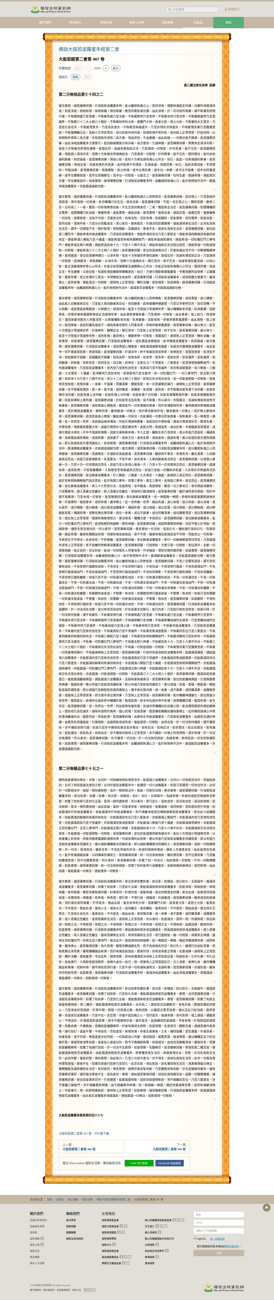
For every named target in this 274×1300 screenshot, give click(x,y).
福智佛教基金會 (110, 1220)
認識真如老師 (37, 1226)
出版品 (197, 22)
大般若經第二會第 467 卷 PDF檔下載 (84, 1133)
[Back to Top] (266, 1207)
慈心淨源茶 (151, 1232)
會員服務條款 (63, 1290)
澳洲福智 (150, 1263)
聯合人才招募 (37, 1263)
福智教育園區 (109, 1232)
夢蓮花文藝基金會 (111, 1263)
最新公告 (35, 1251)
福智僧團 (35, 1238)
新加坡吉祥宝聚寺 (154, 1251)
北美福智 (150, 1244)
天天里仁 (150, 1226)
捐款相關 (71, 1226)
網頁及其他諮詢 (74, 1238)
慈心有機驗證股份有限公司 (159, 1238)
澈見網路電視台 (110, 1257)
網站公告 (76, 1290)
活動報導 (167, 22)
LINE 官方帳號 (139, 1163)
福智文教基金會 (110, 1226)
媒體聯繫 (71, 1232)
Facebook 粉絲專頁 (169, 1163)
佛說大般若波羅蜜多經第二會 (89, 49)
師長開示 (76, 22)
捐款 (229, 22)
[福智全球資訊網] (50, 9)
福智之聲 (35, 1244)
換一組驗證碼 (217, 1239)
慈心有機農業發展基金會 (158, 1220)
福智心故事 (136, 22)
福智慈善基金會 (110, 1251)
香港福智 (150, 1257)
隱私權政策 (232, 1246)
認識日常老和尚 (38, 1220)
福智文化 (106, 1244)
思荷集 (33, 1232)
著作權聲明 (35, 1290)
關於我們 (45, 22)
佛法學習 (71, 1220)
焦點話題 (106, 22)
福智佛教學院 (109, 1238)
